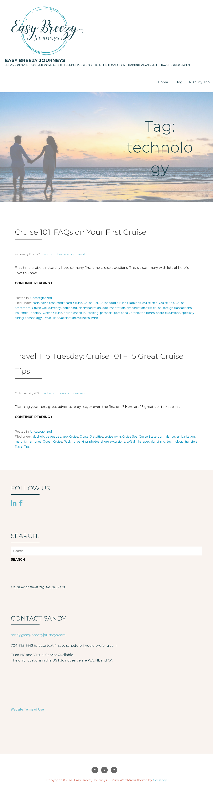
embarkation (135, 308)
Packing (93, 313)
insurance (21, 313)
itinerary (35, 313)
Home (163, 82)
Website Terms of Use (27, 709)
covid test (48, 303)
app (65, 436)
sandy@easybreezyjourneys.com (38, 635)
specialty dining (154, 441)
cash (35, 303)
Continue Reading (32, 283)
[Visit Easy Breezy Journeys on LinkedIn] (13, 503)
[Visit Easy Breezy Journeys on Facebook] (21, 503)
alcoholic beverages (46, 436)
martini (20, 441)
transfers (191, 441)
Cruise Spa (166, 303)
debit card (69, 308)
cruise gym (113, 436)
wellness (83, 318)
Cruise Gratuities (129, 303)
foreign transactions (177, 308)
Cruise (77, 303)
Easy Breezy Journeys (35, 60)
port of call (121, 313)
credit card (64, 303)
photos (94, 441)
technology (33, 318)
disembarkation (89, 308)
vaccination (67, 318)
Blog (178, 82)
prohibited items (143, 313)
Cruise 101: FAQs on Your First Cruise (80, 232)
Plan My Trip (199, 82)
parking (82, 441)
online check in (74, 313)
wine (94, 318)
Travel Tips (50, 318)
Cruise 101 (91, 303)
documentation (113, 308)
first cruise (153, 308)
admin (48, 254)
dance (170, 436)
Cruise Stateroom (152, 436)
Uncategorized (41, 298)
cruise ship (149, 303)
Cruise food (107, 303)
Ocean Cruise (52, 313)
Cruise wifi (39, 308)
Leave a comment (71, 254)
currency (54, 308)
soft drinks (133, 441)
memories (33, 441)
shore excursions (168, 313)
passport (106, 313)
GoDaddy (160, 780)
